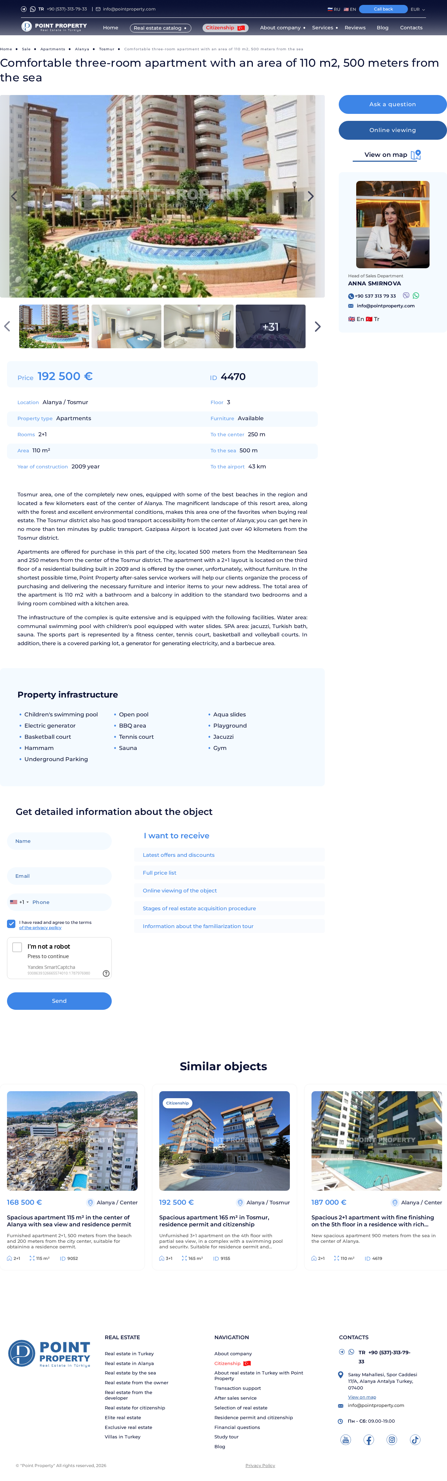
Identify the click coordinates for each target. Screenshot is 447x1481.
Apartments (53, 49)
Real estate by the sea (130, 1373)
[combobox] (19, 902)
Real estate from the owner (136, 1382)
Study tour (226, 1436)
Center (129, 1202)
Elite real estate (123, 1417)
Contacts (411, 27)
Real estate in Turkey (129, 1353)
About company (233, 1353)
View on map (362, 1397)
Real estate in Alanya (129, 1363)
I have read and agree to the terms (55, 925)
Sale (26, 49)
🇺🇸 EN (350, 9)
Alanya (82, 49)
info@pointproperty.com (129, 9)
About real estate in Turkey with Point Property (258, 1375)
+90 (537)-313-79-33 (62, 9)
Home (110, 27)
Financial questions (237, 1427)
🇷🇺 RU (334, 9)
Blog (383, 27)
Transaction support (237, 1388)
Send (59, 1001)
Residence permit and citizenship (253, 1417)
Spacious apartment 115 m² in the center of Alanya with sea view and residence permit (69, 1221)
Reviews (355, 27)
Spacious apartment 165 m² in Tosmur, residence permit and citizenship (214, 1221)
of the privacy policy (40, 927)
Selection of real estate (241, 1407)
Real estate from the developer (128, 1395)
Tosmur (107, 49)
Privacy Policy (260, 1465)
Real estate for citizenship (135, 1407)
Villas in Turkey (122, 1436)
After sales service (235, 1398)
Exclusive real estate (128, 1427)
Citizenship (221, 27)
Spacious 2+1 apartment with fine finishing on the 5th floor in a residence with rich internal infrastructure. (373, 1221)
